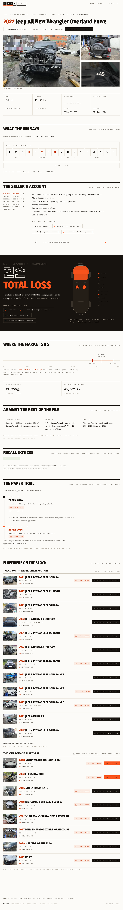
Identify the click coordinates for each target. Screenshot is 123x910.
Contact (110, 3)
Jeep (34, 15)
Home (92, 3)
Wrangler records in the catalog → (19, 743)
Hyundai (14, 899)
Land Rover (70, 899)
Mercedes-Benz (29, 899)
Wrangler (43, 15)
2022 (53, 15)
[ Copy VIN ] (61, 165)
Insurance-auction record (16, 15)
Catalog (100, 3)
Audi (43, 899)
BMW (38, 899)
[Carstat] (14, 4)
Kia (20, 899)
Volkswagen (59, 899)
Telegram (109, 904)
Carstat (6, 903)
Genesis (50, 899)
